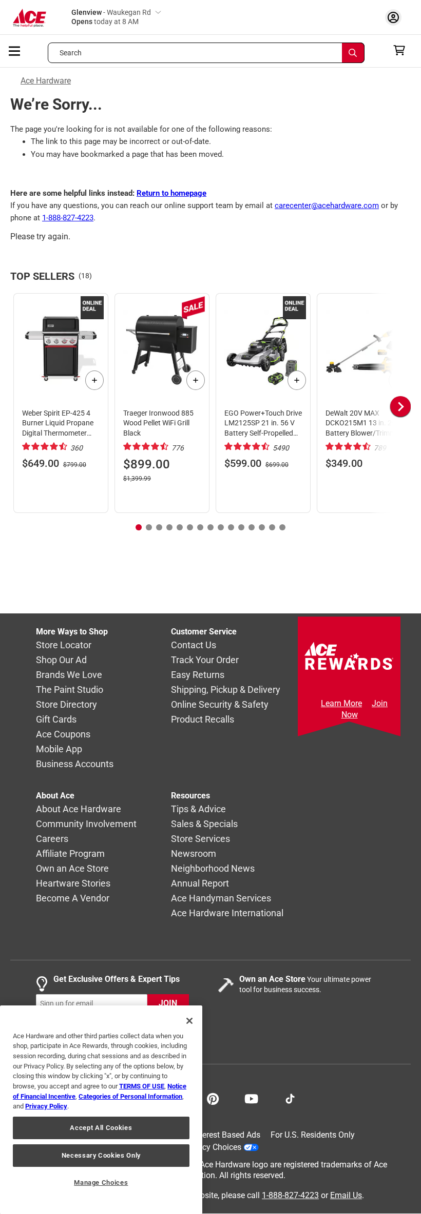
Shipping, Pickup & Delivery (225, 690)
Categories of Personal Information (130, 1096)
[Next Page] (400, 406)
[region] (101, 1109)
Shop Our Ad (61, 660)
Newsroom (193, 854)
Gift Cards (56, 719)
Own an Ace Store (72, 868)
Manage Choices (101, 1182)
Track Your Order (205, 660)
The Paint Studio (69, 690)
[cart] (402, 50)
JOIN (168, 1004)
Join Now (364, 708)
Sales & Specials (204, 824)
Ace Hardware (46, 81)
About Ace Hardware (78, 809)
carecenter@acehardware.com (327, 205)
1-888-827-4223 (67, 217)
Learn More (341, 703)
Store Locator (63, 645)
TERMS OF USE (141, 1086)
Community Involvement (86, 824)
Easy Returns (197, 675)
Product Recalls (202, 719)
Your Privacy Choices (203, 1147)
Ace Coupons (63, 734)
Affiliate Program (70, 854)
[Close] (189, 1021)
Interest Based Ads (226, 1135)
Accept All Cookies (101, 1127)
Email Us (346, 1195)
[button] (385, 406)
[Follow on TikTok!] (290, 1097)
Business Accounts (74, 764)
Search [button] (71, 53)
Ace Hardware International (227, 913)
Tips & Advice (198, 809)
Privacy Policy (46, 1106)
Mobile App (59, 749)
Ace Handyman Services (221, 898)
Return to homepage (171, 193)
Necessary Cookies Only (101, 1155)
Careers (52, 839)
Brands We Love (69, 675)
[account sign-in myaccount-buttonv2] (396, 17)
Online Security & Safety (220, 704)
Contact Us (193, 645)
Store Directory (66, 704)
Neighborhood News (213, 868)
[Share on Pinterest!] (213, 1097)
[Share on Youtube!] (251, 1097)
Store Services (200, 839)
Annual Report (200, 883)
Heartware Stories (73, 883)
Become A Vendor (72, 898)
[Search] (353, 53)
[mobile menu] (15, 50)
